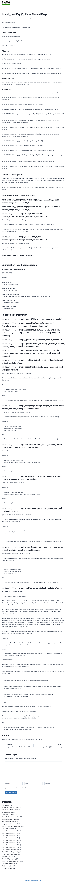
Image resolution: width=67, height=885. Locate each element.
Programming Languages (9, 854)
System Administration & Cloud (11, 861)
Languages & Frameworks (9, 824)
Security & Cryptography (9, 859)
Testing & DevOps (7, 866)
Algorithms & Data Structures (10, 807)
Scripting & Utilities (7, 856)
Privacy (39, 880)
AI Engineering (6, 805)
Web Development (7, 868)
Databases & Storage (8, 814)
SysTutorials (29, 880)
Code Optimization (7, 812)
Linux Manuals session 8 (9, 845)
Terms (35, 880)
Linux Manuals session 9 (9, 847)
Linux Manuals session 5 (9, 840)
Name (7, 783)
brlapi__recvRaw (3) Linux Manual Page (51, 746)
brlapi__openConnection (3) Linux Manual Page (18, 746)
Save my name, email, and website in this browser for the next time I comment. (26, 788)
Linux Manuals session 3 (17, 11)
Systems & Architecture (8, 863)
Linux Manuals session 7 (9, 842)
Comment (8, 760)
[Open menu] (63, 3)
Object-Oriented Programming (10, 852)
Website (47, 783)
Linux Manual (6, 18)
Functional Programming (9, 821)
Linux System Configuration (10, 849)
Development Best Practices (10, 819)
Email (27, 783)
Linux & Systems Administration (11, 826)
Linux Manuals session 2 (9, 833)
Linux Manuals (6, 11)
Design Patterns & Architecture (10, 817)
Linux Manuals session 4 (9, 838)
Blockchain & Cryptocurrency (10, 810)
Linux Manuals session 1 (9, 831)
